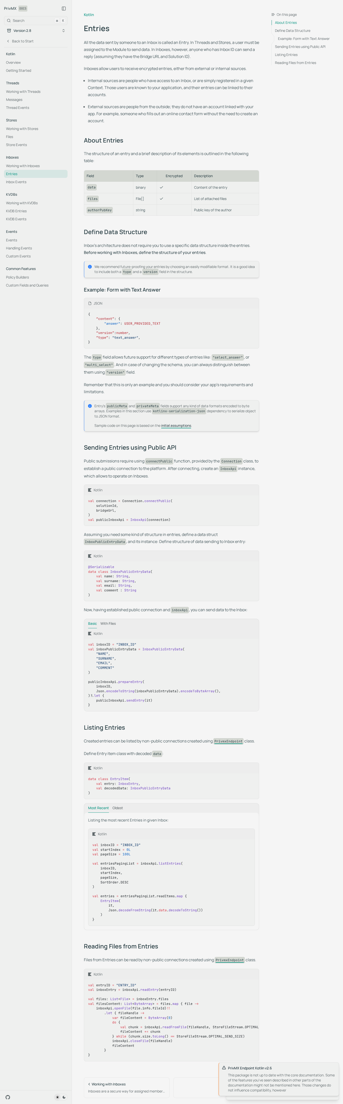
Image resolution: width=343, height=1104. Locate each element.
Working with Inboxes (23, 165)
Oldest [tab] (117, 807)
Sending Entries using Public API (130, 447)
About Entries (103, 140)
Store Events (16, 144)
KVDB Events (16, 219)
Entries (11, 173)
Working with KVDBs (22, 202)
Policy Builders (17, 277)
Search (38, 20)
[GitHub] (8, 1097)
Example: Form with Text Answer (122, 289)
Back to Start (23, 41)
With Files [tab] (108, 623)
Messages (14, 99)
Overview (13, 62)
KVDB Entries (16, 211)
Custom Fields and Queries (27, 285)
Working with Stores (22, 128)
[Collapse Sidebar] (64, 8)
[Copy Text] (253, 303)
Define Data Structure (115, 232)
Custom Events (18, 256)
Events (11, 240)
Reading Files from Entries (121, 946)
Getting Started (18, 70)
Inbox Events (16, 181)
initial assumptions (176, 425)
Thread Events (17, 107)
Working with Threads (23, 91)
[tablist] (171, 623)
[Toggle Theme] (61, 1097)
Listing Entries (104, 727)
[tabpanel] (171, 669)
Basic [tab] (92, 623)
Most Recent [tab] (98, 807)
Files (9, 136)
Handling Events (19, 248)
